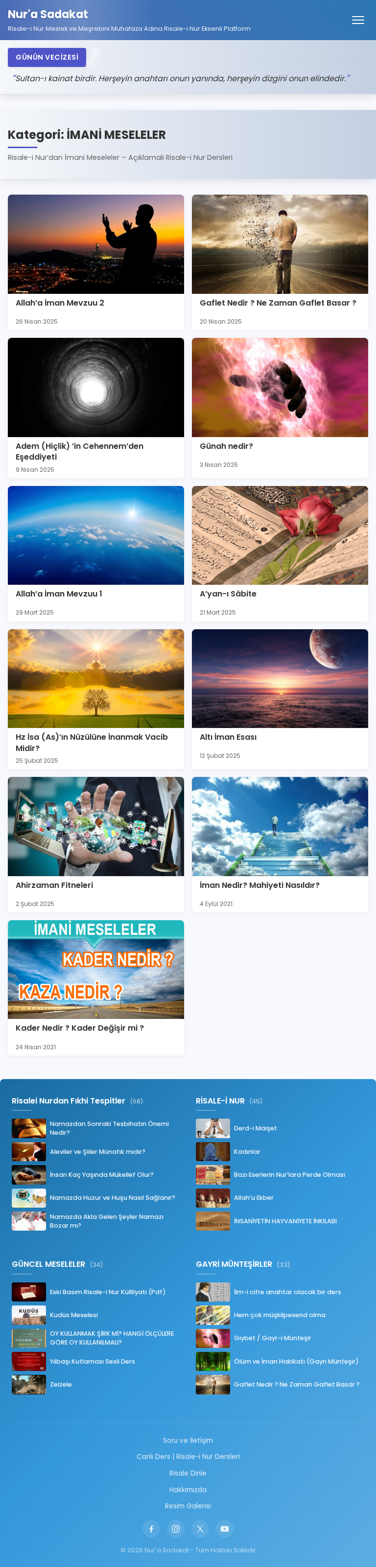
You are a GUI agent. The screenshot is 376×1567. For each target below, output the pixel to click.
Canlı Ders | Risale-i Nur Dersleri (188, 1456)
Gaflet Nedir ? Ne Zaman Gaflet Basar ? (278, 303)
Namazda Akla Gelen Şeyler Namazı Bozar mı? (107, 1221)
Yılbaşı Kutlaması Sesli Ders (92, 1361)
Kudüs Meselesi (74, 1315)
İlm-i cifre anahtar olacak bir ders (287, 1292)
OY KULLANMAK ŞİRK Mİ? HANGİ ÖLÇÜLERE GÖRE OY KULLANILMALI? (112, 1337)
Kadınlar (247, 1152)
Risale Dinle (188, 1473)
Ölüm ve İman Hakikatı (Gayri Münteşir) (296, 1361)
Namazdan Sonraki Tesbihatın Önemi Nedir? (109, 1128)
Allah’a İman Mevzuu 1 (59, 593)
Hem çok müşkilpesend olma (280, 1315)
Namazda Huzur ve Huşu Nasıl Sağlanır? (112, 1197)
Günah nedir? (226, 446)
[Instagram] (176, 1529)
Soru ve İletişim (188, 1440)
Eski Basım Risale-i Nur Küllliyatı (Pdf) (108, 1292)
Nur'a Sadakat (48, 14)
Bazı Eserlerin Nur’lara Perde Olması (289, 1174)
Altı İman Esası (228, 737)
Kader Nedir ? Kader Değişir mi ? (80, 1028)
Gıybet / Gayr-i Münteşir (272, 1338)
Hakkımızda (188, 1490)
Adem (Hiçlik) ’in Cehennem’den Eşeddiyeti (79, 452)
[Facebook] (151, 1529)
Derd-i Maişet (255, 1128)
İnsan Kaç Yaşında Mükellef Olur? (102, 1174)
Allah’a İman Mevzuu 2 (60, 303)
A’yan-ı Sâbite (228, 593)
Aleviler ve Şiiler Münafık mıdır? (97, 1152)
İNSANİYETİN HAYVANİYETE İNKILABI (285, 1221)
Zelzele (61, 1384)
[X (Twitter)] (200, 1529)
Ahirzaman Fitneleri (54, 885)
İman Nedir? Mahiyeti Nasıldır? (260, 885)
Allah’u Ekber (254, 1197)
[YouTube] (225, 1529)
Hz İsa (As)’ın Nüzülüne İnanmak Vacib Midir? (92, 742)
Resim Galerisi (188, 1506)
